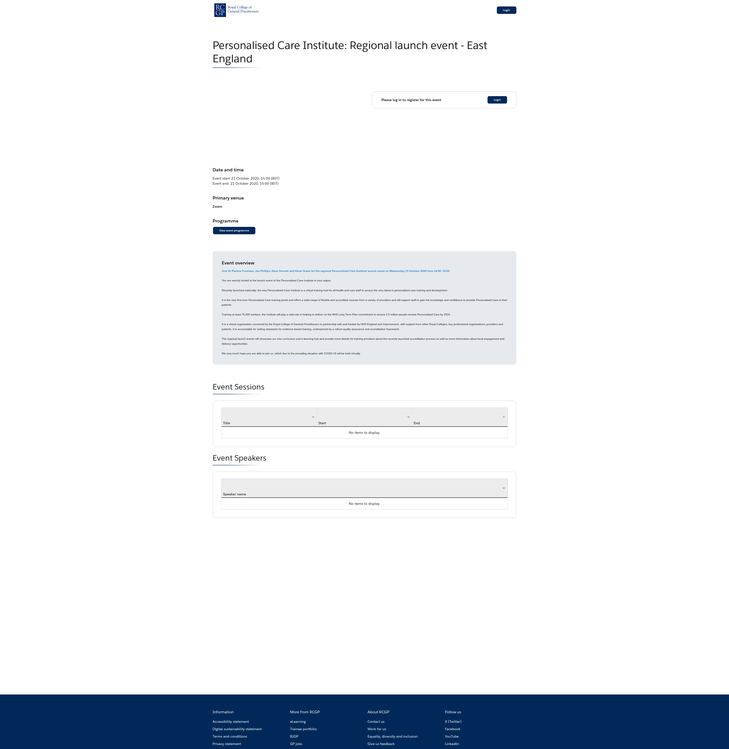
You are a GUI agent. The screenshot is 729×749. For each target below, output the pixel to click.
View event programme (234, 230)
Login (506, 10)
